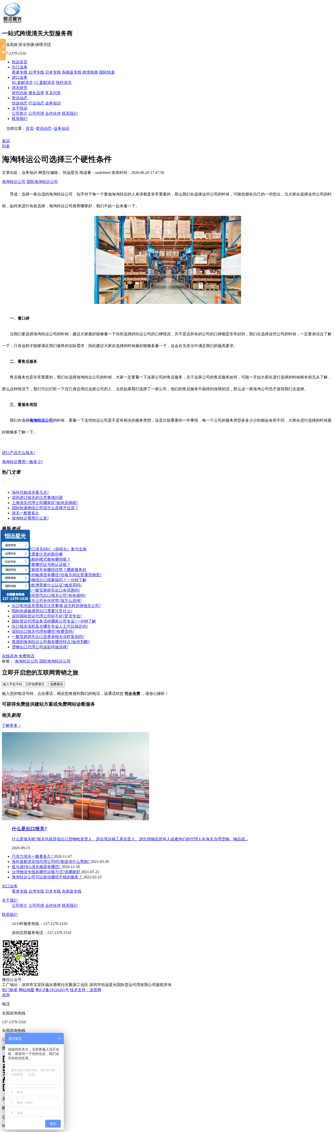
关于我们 (10, 900)
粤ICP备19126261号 (52, 990)
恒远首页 (19, 62)
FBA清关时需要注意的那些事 (37, 554)
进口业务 (19, 77)
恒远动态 (19, 103)
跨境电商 (90, 72)
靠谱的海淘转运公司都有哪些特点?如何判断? (51, 642)
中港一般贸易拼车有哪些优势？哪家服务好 (49, 570)
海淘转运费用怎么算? (30, 518)
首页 (30, 128)
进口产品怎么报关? (18, 453)
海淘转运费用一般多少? (22, 462)
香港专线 (19, 72)
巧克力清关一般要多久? (33, 856)
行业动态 (36, 103)
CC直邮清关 (44, 82)
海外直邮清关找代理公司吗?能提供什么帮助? (51, 861)
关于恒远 (19, 108)
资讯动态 (19, 98)
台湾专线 (36, 72)
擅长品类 (36, 93)
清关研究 (19, 88)
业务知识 (53, 103)
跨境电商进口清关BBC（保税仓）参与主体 (49, 549)
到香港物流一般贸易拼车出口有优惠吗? (46, 590)
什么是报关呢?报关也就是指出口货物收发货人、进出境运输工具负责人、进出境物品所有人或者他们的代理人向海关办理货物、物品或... (130, 839)
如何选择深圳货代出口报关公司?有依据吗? (49, 595)
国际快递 (107, 72)
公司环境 (36, 113)
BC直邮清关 (22, 82)
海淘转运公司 (14, 182)
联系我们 (69, 113)
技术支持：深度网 (85, 990)
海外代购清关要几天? (30, 492)
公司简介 (19, 113)
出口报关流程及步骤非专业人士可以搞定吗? (50, 626)
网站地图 (26, 990)
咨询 (6, 995)
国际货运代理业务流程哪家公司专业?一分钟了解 (54, 621)
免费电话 (26, 656)
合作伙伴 (53, 113)
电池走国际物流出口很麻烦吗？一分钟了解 (49, 580)
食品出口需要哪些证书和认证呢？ (41, 564)
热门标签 (10, 990)
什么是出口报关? (29, 828)
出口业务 (19, 67)
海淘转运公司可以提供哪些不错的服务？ (47, 877)
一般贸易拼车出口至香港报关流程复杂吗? (48, 637)
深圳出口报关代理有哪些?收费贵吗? (43, 631)
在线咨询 (10, 656)
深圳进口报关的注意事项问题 (37, 497)
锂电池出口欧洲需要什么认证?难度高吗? (47, 585)
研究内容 (19, 93)
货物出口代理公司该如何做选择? (40, 647)
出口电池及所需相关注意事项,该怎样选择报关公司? (56, 606)
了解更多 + (11, 725)
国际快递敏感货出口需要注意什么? (42, 611)
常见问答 (53, 93)
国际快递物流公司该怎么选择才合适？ (45, 508)
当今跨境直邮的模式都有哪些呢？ (41, 559)
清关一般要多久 (25, 513)
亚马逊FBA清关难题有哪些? (37, 867)
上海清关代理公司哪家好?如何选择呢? (45, 503)
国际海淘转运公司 (42, 182)
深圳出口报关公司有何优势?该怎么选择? (47, 601)
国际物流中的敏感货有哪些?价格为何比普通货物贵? (57, 575)
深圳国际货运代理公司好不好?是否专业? (47, 616)
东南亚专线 (71, 72)
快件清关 (64, 82)
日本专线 (53, 72)
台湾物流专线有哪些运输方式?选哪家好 (46, 872)
